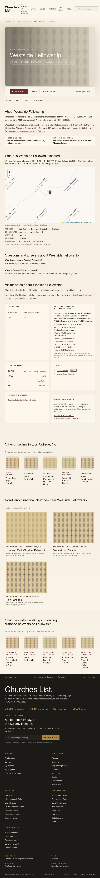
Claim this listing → (64, 415)
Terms (67, 874)
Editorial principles (59, 802)
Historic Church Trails (13, 799)
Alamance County (23, 128)
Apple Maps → (24, 241)
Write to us (56, 810)
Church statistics (11, 810)
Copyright (74, 874)
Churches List (10, 22)
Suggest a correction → (72, 419)
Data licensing (57, 818)
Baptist (54, 777)
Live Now (8, 795)
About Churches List (60, 795)
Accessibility (91, 874)
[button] (50, 192)
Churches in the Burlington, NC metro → (23, 400)
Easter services (11, 818)
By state (8, 762)
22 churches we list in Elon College (46, 124)
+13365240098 (62, 370)
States (42, 9)
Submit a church (11, 832)
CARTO (91, 222)
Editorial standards (12, 843)
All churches (10, 758)
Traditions (52, 9)
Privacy (82, 874)
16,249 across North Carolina (81, 124)
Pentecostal (56, 784)
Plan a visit (18, 91)
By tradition (9, 765)
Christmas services (12, 814)
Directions (49, 91)
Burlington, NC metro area (50, 128)
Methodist (56, 773)
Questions (38, 100)
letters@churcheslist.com (60, 866)
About (69, 9)
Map (17, 100)
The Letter (61, 8)
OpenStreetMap (75, 222)
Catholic (55, 758)
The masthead (57, 806)
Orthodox (55, 762)
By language (10, 769)
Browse (34, 9)
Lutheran (55, 769)
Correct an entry (11, 840)
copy (72, 62)
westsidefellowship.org (65, 374)
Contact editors (11, 847)
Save (34, 91)
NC (35, 22)
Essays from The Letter (61, 799)
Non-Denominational (24, 22)
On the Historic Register (14, 806)
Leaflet (66, 222)
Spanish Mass (10, 802)
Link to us (56, 814)
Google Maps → (37, 241)
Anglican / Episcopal (60, 765)
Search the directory (13, 773)
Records (26, 100)
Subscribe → (50, 737)
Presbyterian (57, 780)
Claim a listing (10, 836)
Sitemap (55, 821)
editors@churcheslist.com (82, 295)
